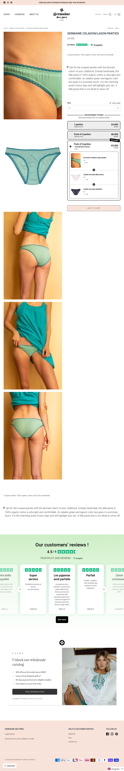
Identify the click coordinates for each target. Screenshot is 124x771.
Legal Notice (10, 734)
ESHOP (7, 14)
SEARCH (71, 734)
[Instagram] (8, 2)
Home (6, 28)
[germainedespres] (62, 14)
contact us (72, 742)
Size (69, 103)
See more (62, 619)
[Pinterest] (11, 2)
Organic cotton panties (17, 28)
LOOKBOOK (20, 14)
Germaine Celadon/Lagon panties (37, 28)
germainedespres (15, 759)
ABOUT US (34, 14)
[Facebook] (4, 2)
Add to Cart (93, 208)
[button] (93, 125)
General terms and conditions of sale (19, 739)
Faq (69, 738)
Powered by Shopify (28, 759)
